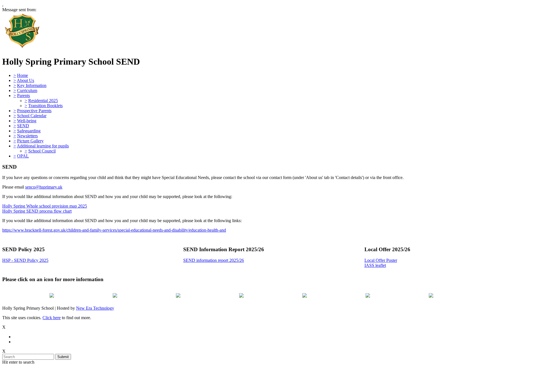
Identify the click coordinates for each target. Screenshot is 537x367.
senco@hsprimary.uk (43, 187)
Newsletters (27, 135)
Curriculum (27, 90)
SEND (23, 125)
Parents (23, 95)
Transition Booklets (45, 105)
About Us (25, 80)
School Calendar (31, 115)
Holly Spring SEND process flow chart (37, 211)
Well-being (26, 120)
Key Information (31, 85)
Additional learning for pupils (43, 145)
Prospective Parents (34, 110)
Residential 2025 (43, 100)
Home (22, 75)
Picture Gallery (30, 140)
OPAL (23, 156)
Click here (52, 317)
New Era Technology (95, 308)
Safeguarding (29, 130)
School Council (42, 151)
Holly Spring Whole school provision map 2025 (44, 206)
